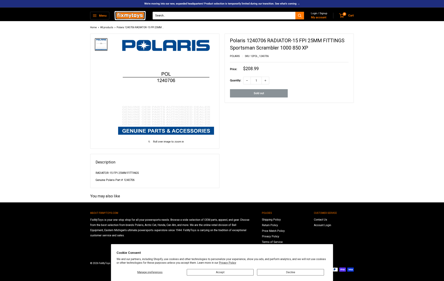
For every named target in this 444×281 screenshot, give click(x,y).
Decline (290, 272)
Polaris (235, 56)
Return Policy (270, 225)
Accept (220, 272)
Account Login (322, 225)
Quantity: (235, 80)
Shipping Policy (271, 219)
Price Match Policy (273, 231)
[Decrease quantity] (247, 80)
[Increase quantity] (265, 80)
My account (318, 17)
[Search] (299, 15)
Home (93, 27)
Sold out (259, 93)
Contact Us (320, 219)
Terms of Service (272, 242)
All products (106, 27)
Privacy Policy (227, 262)
